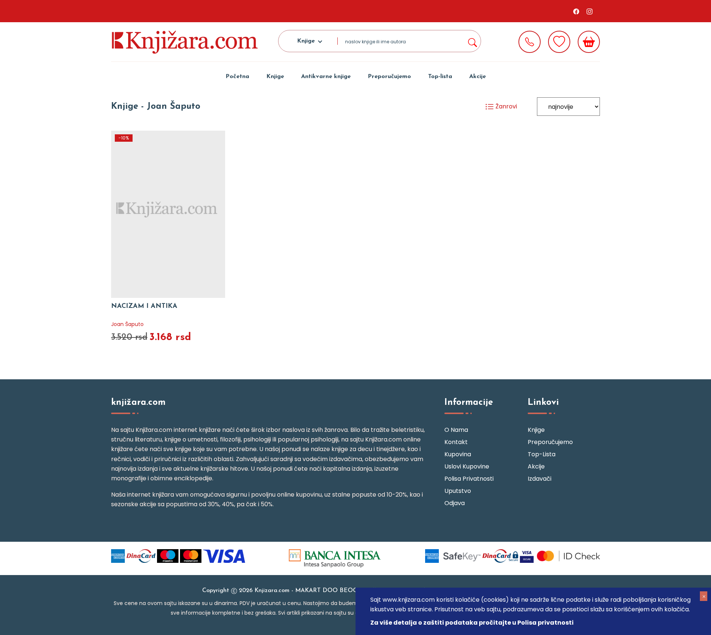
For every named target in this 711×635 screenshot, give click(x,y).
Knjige (275, 77)
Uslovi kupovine (466, 466)
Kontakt (456, 442)
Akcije (477, 77)
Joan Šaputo (127, 324)
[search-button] (472, 41)
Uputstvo (457, 491)
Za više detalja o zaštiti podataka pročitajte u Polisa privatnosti (472, 622)
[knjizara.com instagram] (589, 11)
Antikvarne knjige (326, 77)
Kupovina (457, 454)
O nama (456, 430)
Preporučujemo (389, 77)
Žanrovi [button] (505, 106)
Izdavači (539, 478)
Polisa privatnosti (469, 478)
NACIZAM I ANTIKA (144, 306)
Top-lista (440, 77)
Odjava (454, 503)
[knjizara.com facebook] (576, 11)
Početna (237, 77)
